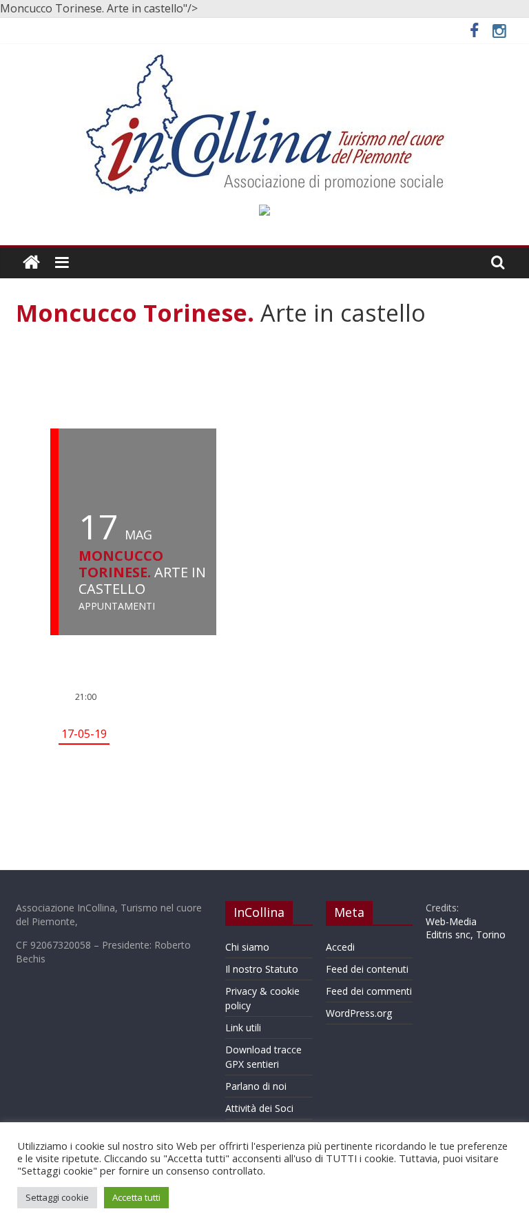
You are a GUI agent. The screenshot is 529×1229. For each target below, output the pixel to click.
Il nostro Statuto (261, 968)
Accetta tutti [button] (136, 1197)
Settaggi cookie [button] (57, 1197)
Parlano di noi (256, 1086)
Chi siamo (247, 946)
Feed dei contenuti (367, 968)
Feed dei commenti (369, 991)
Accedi (340, 946)
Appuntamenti (117, 606)
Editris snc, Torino (466, 934)
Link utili (243, 1027)
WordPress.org (359, 1013)
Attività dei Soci (259, 1108)
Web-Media (451, 921)
